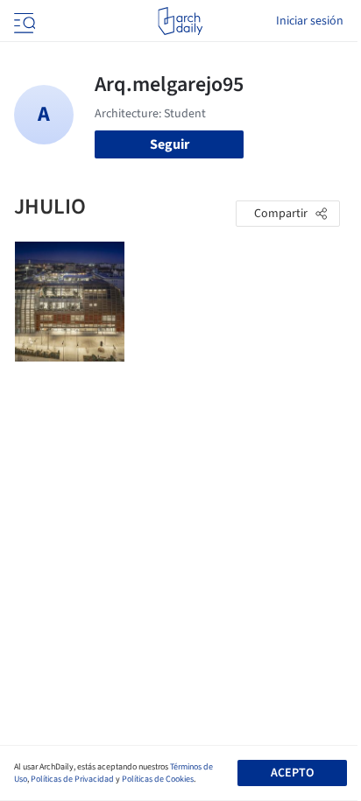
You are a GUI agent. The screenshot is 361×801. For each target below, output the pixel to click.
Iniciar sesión (309, 21)
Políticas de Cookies (158, 779)
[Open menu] (23, 21)
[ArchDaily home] (180, 21)
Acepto (292, 773)
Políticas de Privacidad (72, 779)
